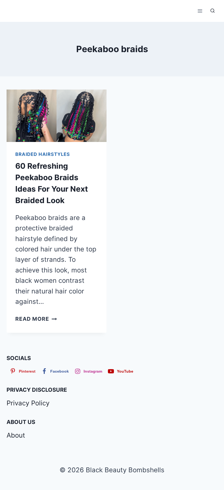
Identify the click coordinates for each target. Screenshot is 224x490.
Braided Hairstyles (42, 154)
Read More (36, 319)
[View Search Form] (212, 11)
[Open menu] (200, 11)
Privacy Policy (28, 403)
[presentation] (57, 116)
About (16, 435)
